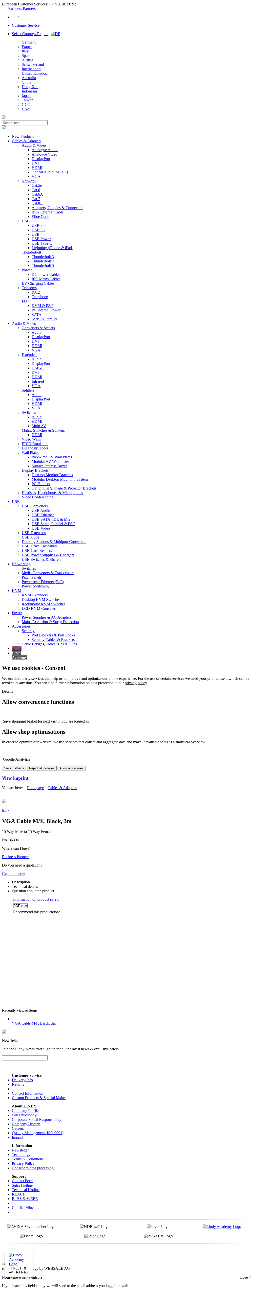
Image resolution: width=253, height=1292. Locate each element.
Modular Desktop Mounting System (60, 479)
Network (29, 181)
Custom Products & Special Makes (39, 1098)
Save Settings (14, 768)
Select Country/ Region (30, 34)
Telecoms (29, 288)
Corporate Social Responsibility (36, 1119)
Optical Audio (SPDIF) (50, 172)
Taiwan (27, 100)
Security (28, 631)
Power (27, 270)
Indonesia (29, 91)
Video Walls (31, 439)
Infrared (38, 381)
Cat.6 (36, 190)
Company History (26, 1124)
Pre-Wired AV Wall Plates (52, 457)
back (5, 810)
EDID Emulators (35, 444)
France (27, 47)
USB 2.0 (38, 225)
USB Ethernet (43, 515)
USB (26, 221)
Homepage (35, 788)
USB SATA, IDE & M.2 (51, 519)
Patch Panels (32, 577)
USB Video (41, 528)
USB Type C (42, 243)
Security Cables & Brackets (53, 639)
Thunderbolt (31, 252)
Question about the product (33, 891)
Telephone (40, 297)
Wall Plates (30, 452)
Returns (18, 1084)
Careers (18, 1128)
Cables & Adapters (26, 141)
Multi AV (39, 426)
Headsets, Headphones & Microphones (52, 493)
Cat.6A (37, 194)
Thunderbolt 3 (43, 257)
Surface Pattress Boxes (49, 466)
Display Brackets (35, 470)
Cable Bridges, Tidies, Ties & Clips (49, 644)
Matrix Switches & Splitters (43, 430)
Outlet (16, 648)
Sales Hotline (22, 1185)
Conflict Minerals (25, 1207)
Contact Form (22, 1181)
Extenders (29, 354)
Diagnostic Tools (35, 448)
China (26, 82)
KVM (16, 590)
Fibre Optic (40, 216)
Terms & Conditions (27, 1159)
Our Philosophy (24, 1115)
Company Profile (25, 1110)
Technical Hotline (26, 1190)
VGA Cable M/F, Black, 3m (34, 1023)
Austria (27, 60)
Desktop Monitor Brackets (52, 475)
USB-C (37, 368)
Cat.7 (36, 199)
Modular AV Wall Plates (50, 461)
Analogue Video (44, 154)
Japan (26, 96)
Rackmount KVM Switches (43, 604)
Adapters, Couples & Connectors (57, 208)
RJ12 (36, 292)
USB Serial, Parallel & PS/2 (53, 524)
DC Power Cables (46, 274)
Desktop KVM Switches (41, 599)
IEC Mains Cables (46, 279)
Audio (37, 332)
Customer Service (26, 25)
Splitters (28, 390)
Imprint (17, 1137)
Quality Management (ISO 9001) (37, 1133)
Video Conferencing (37, 497)
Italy (25, 51)
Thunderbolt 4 (43, 261)
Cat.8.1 (37, 203)
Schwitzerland (33, 64)
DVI (35, 163)
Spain (26, 55)
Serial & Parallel (44, 319)
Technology (21, 1154)
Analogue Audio (45, 150)
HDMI (37, 167)
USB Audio (41, 510)
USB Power (41, 239)
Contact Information (27, 1093)
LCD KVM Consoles (39, 608)
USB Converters (35, 506)
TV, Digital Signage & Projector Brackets (64, 488)
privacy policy (136, 683)
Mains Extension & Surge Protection (50, 622)
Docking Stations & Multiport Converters (54, 542)
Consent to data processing (33, 1168)
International (31, 69)
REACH (19, 1194)
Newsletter (20, 1150)
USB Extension (34, 533)
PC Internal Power (46, 310)
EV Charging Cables (38, 283)
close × (245, 1277)
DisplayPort (41, 159)
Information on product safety (36, 899)
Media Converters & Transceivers (48, 573)
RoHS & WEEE (25, 1199)
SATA (37, 314)
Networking (21, 564)
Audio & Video (34, 145)
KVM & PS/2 (42, 306)
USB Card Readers (37, 550)
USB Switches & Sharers (41, 559)
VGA (36, 176)
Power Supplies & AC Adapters (46, 617)
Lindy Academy (19, 655)
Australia (29, 78)
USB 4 (37, 234)
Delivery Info (22, 1080)
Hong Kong (31, 87)
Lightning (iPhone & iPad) (52, 248)
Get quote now (13, 873)
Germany (29, 42)
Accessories (21, 626)
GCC (26, 104)
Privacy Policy (23, 1163)
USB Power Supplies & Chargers (48, 555)
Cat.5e (37, 185)
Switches (29, 412)
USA (26, 109)
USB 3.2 (38, 230)
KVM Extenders (35, 595)
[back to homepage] (4, 118)
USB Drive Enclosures (40, 546)
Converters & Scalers (38, 328)
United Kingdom (35, 73)
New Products (23, 136)
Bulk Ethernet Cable (47, 212)
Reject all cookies (42, 768)
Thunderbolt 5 (43, 265)
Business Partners (22, 8)
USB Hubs (30, 537)
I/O (24, 301)
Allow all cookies (72, 768)
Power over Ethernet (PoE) (43, 582)
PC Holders (41, 484)
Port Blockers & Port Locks (53, 635)
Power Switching (35, 586)
